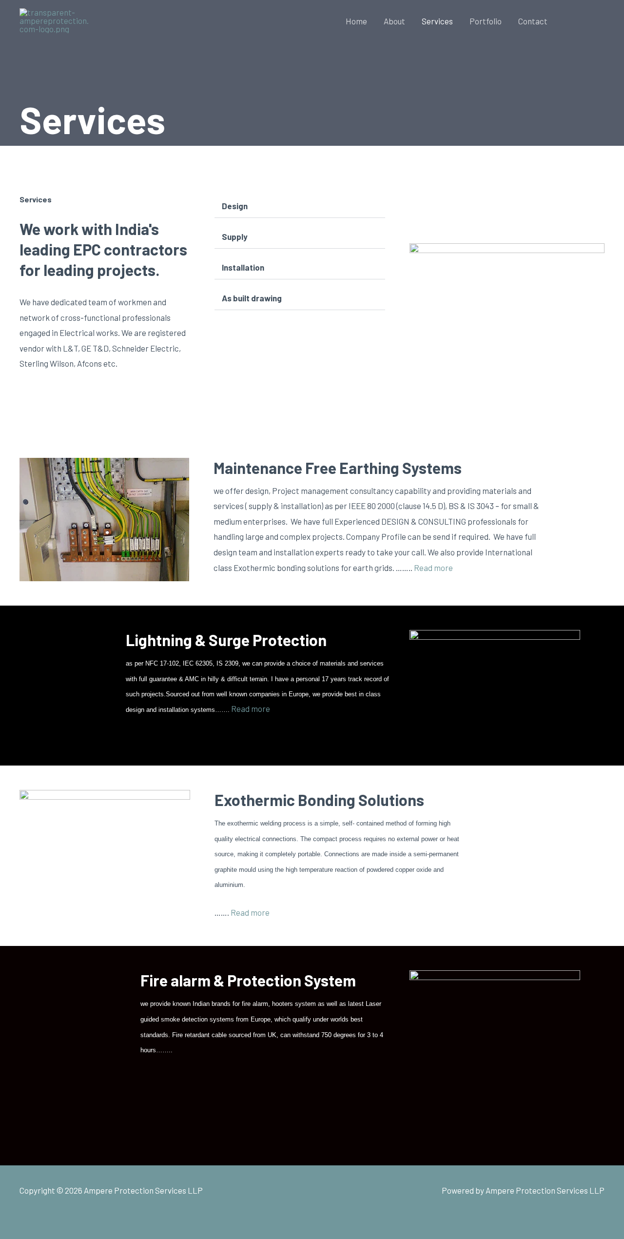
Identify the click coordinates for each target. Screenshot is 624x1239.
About (394, 21)
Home (356, 21)
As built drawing (252, 298)
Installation (243, 267)
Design (235, 206)
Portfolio (485, 21)
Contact (532, 21)
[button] (585, 21)
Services (437, 21)
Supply (235, 236)
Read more (433, 567)
